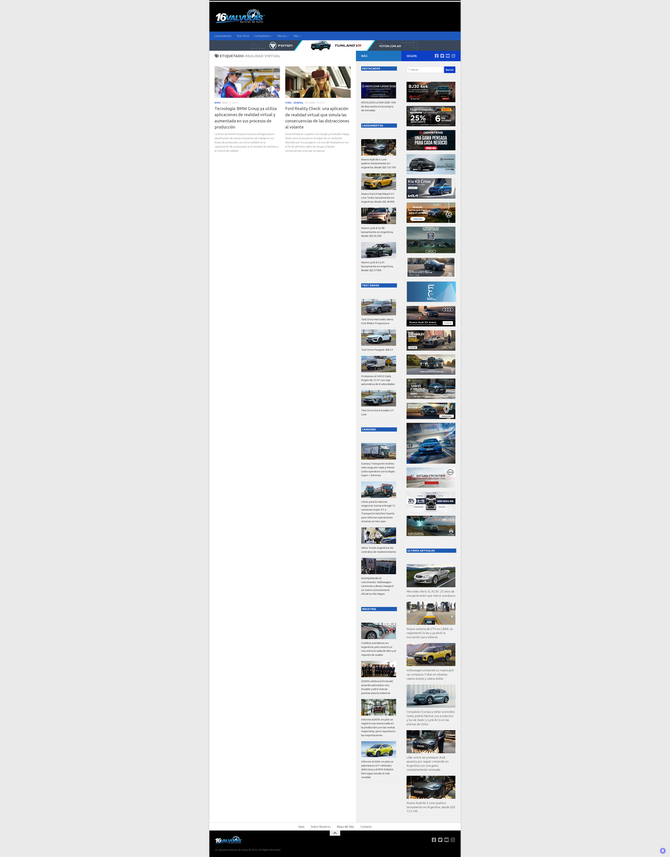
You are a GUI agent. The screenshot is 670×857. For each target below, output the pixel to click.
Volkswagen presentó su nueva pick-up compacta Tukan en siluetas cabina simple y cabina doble (431, 674)
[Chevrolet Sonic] (431, 349)
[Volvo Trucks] (431, 510)
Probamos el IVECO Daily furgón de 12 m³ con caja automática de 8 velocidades (378, 380)
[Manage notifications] (663, 851)
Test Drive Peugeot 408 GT (377, 349)
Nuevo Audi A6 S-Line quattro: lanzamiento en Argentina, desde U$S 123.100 (431, 807)
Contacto (366, 826)
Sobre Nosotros (320, 826)
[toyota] (431, 398)
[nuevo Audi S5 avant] (431, 325)
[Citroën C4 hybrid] (431, 535)
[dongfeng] (431, 149)
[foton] (335, 45)
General (298, 102)
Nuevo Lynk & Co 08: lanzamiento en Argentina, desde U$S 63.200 (377, 231)
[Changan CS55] (431, 173)
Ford (288, 102)
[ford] (431, 252)
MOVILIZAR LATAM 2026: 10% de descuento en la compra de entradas (378, 106)
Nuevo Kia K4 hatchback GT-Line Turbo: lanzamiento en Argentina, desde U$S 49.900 (378, 197)
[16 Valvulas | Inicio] (241, 17)
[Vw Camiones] (431, 373)
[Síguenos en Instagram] (453, 56)
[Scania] (431, 301)
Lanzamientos (223, 35)
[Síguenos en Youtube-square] (448, 56)
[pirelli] (431, 125)
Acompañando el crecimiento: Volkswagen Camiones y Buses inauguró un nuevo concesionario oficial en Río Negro (377, 586)
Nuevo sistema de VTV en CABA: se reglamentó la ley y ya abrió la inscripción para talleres (430, 633)
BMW (218, 102)
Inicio (301, 826)
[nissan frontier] (431, 486)
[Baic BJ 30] (431, 101)
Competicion (262, 35)
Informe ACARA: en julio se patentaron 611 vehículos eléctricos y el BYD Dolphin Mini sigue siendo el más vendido (377, 769)
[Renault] (431, 418)
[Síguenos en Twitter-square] (442, 56)
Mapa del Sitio (345, 826)
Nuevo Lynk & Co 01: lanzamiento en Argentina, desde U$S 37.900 (377, 266)
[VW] (431, 221)
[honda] (431, 276)
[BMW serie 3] (431, 462)
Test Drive (242, 35)
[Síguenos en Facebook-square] (436, 56)
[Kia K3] (431, 197)
